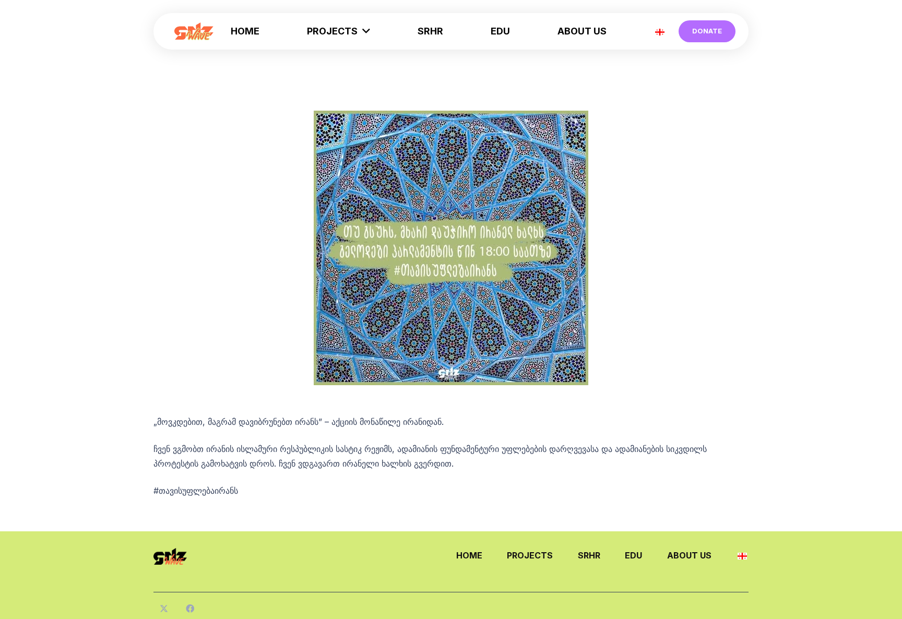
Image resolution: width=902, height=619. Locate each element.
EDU (633, 555)
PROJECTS (530, 555)
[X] (163, 608)
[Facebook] (190, 608)
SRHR (589, 555)
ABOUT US (689, 555)
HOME (469, 555)
